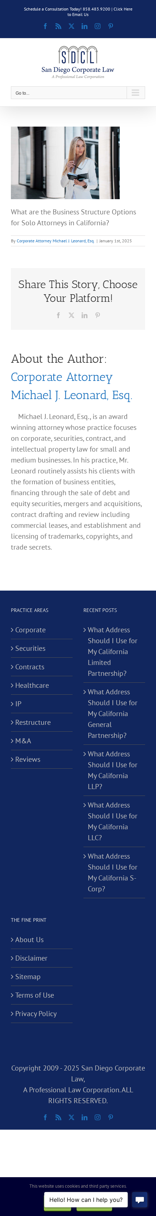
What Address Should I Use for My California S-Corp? (112, 872)
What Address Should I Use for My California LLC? (112, 821)
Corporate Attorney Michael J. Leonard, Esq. (56, 240)
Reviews (27, 759)
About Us (29, 939)
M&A (23, 740)
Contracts (29, 666)
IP (18, 703)
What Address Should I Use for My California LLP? (112, 770)
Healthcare (32, 685)
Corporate (30, 629)
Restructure (33, 722)
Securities (30, 648)
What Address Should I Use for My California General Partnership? (112, 713)
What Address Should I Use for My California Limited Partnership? (112, 651)
